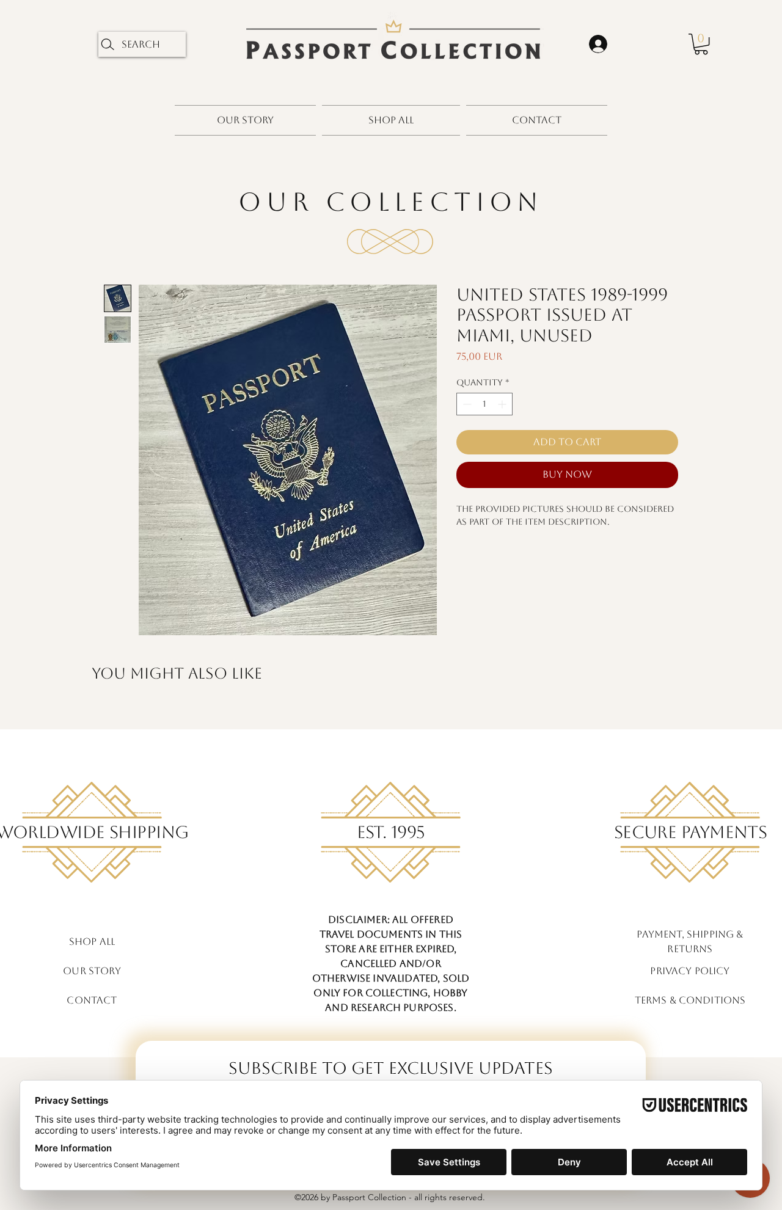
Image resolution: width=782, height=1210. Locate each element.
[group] (391, 713)
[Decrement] (465, 404)
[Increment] (503, 404)
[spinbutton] (484, 404)
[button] (701, 44)
